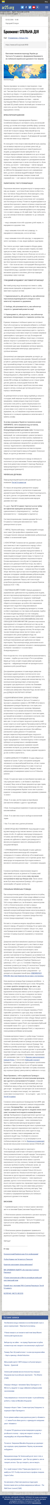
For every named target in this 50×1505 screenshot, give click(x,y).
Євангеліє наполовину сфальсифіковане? (18, 1265)
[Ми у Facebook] (26, 7)
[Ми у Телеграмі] (22, 7)
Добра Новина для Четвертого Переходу (18, 1259)
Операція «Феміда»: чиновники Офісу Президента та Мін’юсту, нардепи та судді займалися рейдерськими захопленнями (23, 1388)
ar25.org (8, 7)
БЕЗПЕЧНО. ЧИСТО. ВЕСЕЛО (13, 1293)
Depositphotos (36, 1503)
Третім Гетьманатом (19, 482)
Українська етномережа (35, 1141)
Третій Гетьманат (10, 1097)
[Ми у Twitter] (29, 7)
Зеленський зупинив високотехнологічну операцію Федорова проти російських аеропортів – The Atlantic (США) (23, 1375)
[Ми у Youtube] (33, 7)
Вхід (46, 2)
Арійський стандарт (32, 1060)
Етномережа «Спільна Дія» (18, 38)
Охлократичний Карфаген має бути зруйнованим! (21, 1254)
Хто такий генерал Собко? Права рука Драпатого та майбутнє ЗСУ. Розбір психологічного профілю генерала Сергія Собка (24, 1472)
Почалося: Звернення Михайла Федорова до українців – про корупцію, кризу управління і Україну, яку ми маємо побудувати (24, 1446)
